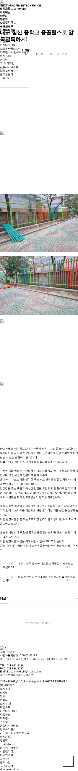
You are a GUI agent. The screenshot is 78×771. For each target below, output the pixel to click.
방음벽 (4, 59)
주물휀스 (5, 33)
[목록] (73, 51)
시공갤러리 (6, 70)
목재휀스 (5, 37)
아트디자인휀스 (9, 30)
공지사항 (5, 762)
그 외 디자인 (7, 63)
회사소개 (5, 8)
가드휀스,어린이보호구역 (14, 52)
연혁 (2, 15)
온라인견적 (6, 74)
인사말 (4, 11)
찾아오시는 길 (8, 22)
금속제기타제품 (9, 66)
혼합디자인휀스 (9, 44)
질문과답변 (6, 766)
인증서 (4, 19)
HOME (4, 4)
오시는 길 (5, 703)
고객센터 (5, 78)
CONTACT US (16, 4)
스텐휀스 (5, 41)
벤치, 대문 (6, 55)
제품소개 (5, 26)
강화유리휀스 (8, 48)
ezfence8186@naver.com (26, 671)
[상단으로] (68, 761)
